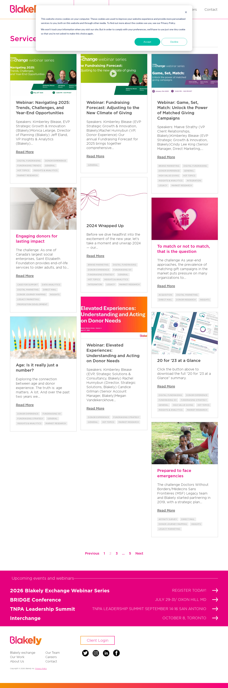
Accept (147, 41)
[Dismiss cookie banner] (186, 13)
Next (139, 553)
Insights (55, 294)
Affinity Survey (168, 519)
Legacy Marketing (28, 299)
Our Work (17, 657)
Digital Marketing (28, 290)
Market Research (27, 175)
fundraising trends (29, 166)
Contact (210, 9)
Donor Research (186, 300)
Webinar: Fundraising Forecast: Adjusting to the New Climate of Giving (112, 107)
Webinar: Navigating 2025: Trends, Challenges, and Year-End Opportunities (43, 107)
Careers (51, 657)
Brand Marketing (169, 166)
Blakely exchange (22, 652)
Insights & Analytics (45, 170)
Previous (92, 553)
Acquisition (165, 295)
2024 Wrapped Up (105, 225)
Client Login (97, 640)
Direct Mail (49, 290)
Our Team (52, 652)
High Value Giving (169, 176)
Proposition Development (32, 304)
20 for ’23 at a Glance (179, 360)
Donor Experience (55, 161)
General (50, 166)
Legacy (163, 185)
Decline (174, 41)
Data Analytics (51, 285)
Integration (194, 181)
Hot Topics (23, 170)
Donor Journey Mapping (31, 294)
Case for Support (27, 285)
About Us (17, 661)
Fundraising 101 (122, 270)
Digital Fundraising (29, 161)
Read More (25, 152)
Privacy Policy (41, 668)
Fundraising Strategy (101, 275)
